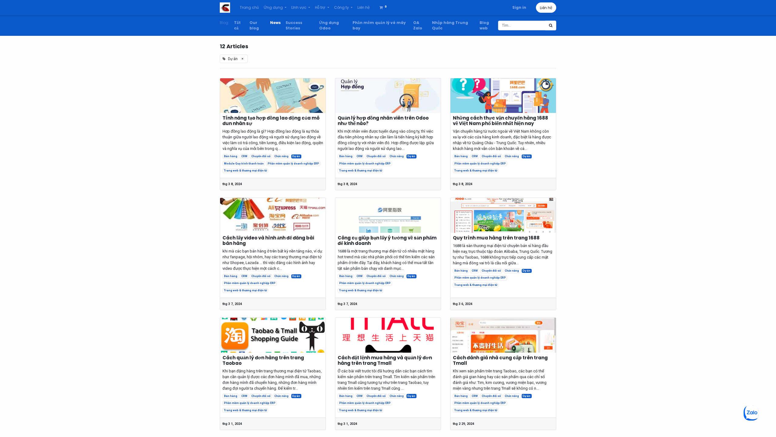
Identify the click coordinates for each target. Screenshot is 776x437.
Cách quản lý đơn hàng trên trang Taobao (263, 360)
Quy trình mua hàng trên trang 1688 (496, 238)
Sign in (519, 7)
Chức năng (281, 156)
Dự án (296, 156)
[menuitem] (249, 7)
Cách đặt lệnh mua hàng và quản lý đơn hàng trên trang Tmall (385, 360)
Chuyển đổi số (260, 156)
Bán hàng (230, 156)
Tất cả (237, 25)
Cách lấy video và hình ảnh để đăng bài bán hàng (268, 240)
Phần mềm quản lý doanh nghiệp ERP (293, 163)
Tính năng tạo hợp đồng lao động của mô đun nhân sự (270, 120)
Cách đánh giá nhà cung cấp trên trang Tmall (500, 360)
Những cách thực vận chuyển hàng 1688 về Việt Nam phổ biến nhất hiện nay (500, 120)
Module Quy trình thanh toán (244, 163)
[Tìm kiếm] (550, 25)
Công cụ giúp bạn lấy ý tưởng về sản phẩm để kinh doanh (387, 240)
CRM (244, 156)
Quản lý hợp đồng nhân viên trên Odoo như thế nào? (383, 120)
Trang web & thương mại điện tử (245, 170)
